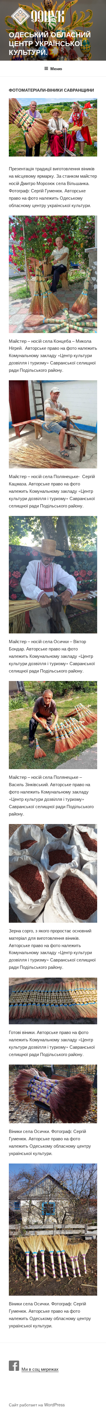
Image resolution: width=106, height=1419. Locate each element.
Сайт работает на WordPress (37, 1405)
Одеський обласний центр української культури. (50, 43)
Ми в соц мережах (39, 1369)
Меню (56, 68)
